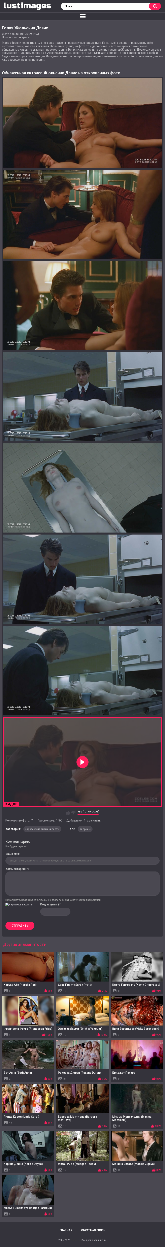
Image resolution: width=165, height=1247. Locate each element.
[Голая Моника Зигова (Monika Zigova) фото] (137, 1146)
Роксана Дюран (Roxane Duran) (79, 1072)
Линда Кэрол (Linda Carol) (21, 1116)
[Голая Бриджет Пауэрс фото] (137, 1054)
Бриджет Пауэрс (123, 1072)
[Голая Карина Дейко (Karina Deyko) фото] (28, 1146)
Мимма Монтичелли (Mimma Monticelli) (132, 1118)
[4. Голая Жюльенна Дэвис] (82, 396)
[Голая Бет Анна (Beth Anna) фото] (28, 1054)
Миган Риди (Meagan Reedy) (77, 1163)
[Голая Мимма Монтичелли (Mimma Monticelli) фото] (137, 1098)
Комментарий (15, 868)
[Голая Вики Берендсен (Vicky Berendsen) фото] (137, 1010)
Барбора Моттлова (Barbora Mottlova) (77, 1118)
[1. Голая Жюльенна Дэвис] (82, 122)
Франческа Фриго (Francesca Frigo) (28, 1028)
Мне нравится (68, 813)
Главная (66, 1230)
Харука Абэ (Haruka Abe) (20, 984)
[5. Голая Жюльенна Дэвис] (82, 488)
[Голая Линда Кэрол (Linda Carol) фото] (28, 1098)
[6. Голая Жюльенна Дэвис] (82, 579)
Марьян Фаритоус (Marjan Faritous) (28, 1207)
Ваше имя (12, 853)
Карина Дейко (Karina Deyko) (23, 1163)
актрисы (85, 829)
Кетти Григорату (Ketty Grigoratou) (136, 984)
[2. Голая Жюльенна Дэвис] (82, 214)
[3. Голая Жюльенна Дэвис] (82, 305)
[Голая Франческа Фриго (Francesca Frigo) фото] (28, 1010)
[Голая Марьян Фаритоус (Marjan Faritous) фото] (28, 1189)
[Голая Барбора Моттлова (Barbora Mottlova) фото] (82, 1098)
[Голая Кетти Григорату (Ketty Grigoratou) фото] (137, 967)
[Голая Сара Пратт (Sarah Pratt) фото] (82, 967)
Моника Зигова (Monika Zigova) (133, 1163)
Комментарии (17, 841)
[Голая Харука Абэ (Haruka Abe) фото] (28, 967)
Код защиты (49, 904)
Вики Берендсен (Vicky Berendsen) (135, 1028)
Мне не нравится (73, 813)
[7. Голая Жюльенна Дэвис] (82, 670)
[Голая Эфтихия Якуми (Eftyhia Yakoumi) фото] (82, 1010)
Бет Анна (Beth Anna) (18, 1072)
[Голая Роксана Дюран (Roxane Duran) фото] (82, 1054)
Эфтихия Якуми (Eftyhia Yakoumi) (80, 1028)
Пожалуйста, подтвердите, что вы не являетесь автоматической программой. (53, 900)
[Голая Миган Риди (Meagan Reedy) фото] (82, 1146)
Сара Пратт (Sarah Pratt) (75, 984)
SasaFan (76, 1240)
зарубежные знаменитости (42, 829)
